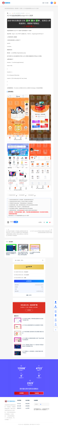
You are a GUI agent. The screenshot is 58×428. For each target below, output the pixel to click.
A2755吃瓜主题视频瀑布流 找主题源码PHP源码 (32, 325)
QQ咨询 (29, 295)
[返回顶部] (56, 329)
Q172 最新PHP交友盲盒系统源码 (35, 253)
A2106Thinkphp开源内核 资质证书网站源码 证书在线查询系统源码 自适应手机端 (41, 231)
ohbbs (11, 222)
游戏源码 (27, 406)
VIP (55, 316)
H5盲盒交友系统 (12, 195)
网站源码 (17, 8)
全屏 (56, 320)
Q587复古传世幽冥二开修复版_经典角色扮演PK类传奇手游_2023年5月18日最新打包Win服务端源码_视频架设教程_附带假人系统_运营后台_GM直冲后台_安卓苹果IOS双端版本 (17, 233)
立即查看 (21, 393)
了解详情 (36, 393)
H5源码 (20, 8)
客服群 (55, 307)
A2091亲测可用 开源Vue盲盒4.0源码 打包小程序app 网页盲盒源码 (23, 253)
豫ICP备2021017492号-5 (35, 424)
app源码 (27, 408)
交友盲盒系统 (31, 195)
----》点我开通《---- (29, 26)
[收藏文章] (44, 222)
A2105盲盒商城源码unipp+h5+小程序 (21, 215)
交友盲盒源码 (21, 195)
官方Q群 (19, 406)
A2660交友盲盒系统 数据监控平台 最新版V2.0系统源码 (11, 253)
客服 (56, 303)
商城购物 (18, 13)
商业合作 (19, 408)
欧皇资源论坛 (11, 8)
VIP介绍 (19, 403)
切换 (56, 325)
